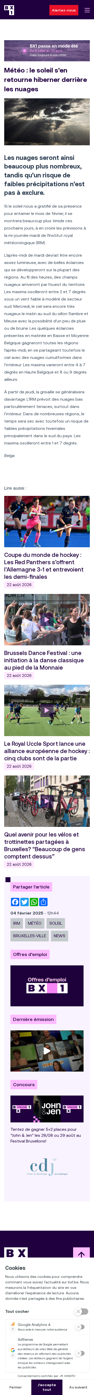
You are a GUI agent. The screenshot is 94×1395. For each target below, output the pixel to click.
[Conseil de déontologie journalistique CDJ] (47, 1167)
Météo (35, 923)
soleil (55, 923)
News (59, 936)
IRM (16, 923)
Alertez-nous (64, 10)
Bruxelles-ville (29, 936)
